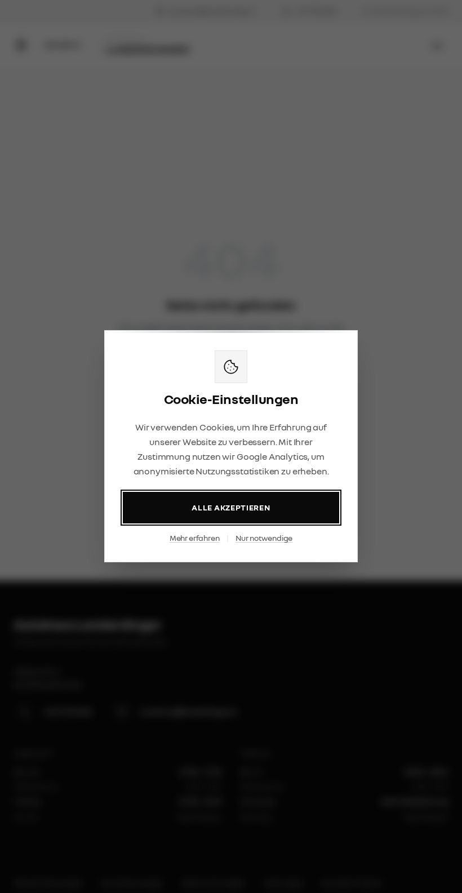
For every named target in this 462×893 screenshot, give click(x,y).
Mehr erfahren (195, 538)
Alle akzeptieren (231, 508)
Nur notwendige (264, 538)
